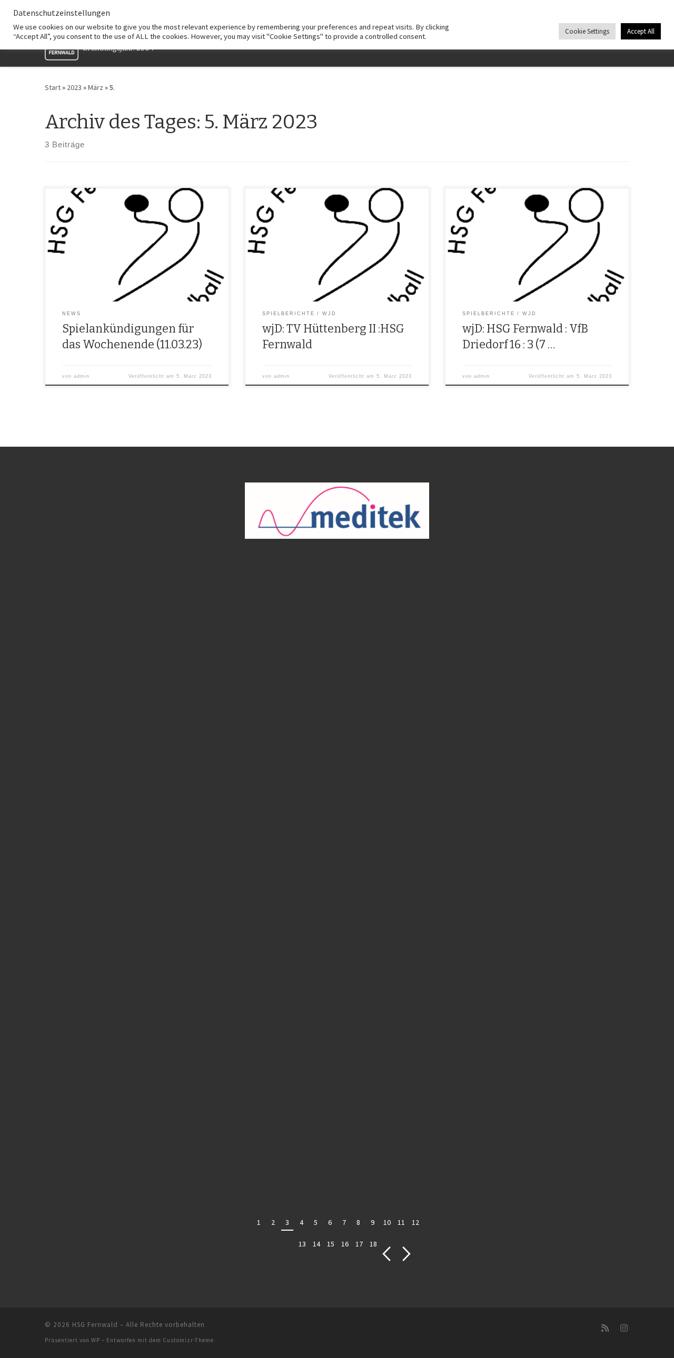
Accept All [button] (641, 31)
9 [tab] (372, 1222)
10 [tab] (387, 1222)
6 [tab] (330, 1222)
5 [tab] (316, 1222)
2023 (74, 87)
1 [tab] (259, 1222)
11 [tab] (401, 1222)
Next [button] (407, 1254)
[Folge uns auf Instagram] (624, 1328)
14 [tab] (316, 1244)
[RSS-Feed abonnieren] (605, 1328)
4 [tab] (301, 1222)
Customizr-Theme (188, 1340)
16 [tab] (345, 1244)
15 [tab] (330, 1244)
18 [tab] (373, 1244)
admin (82, 376)
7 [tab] (344, 1222)
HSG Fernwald (95, 1324)
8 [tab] (358, 1222)
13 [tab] (302, 1244)
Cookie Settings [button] (587, 31)
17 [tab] (359, 1244)
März (95, 87)
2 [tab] (273, 1222)
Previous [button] (386, 1254)
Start (53, 87)
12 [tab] (415, 1222)
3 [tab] (287, 1222)
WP (95, 1340)
